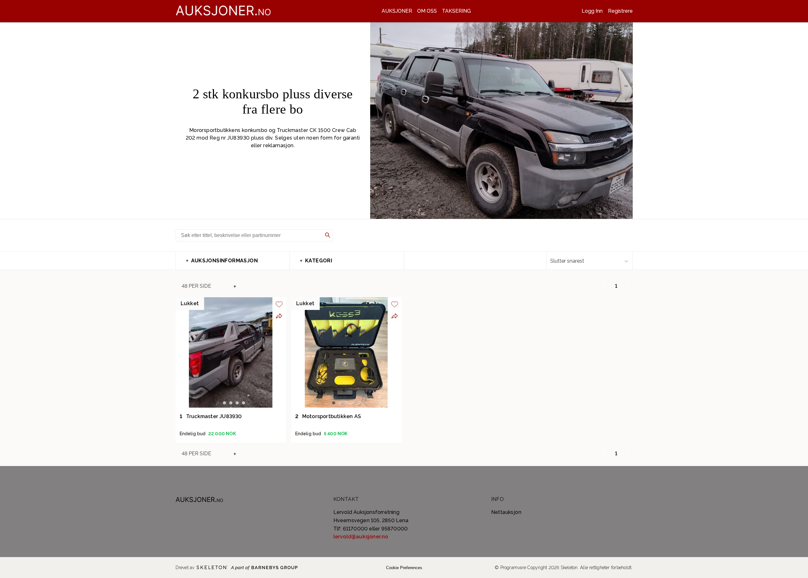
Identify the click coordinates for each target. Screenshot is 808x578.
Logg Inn (592, 11)
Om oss (427, 11)
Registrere (620, 11)
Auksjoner (397, 11)
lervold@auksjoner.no (360, 537)
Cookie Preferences (404, 567)
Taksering (456, 11)
